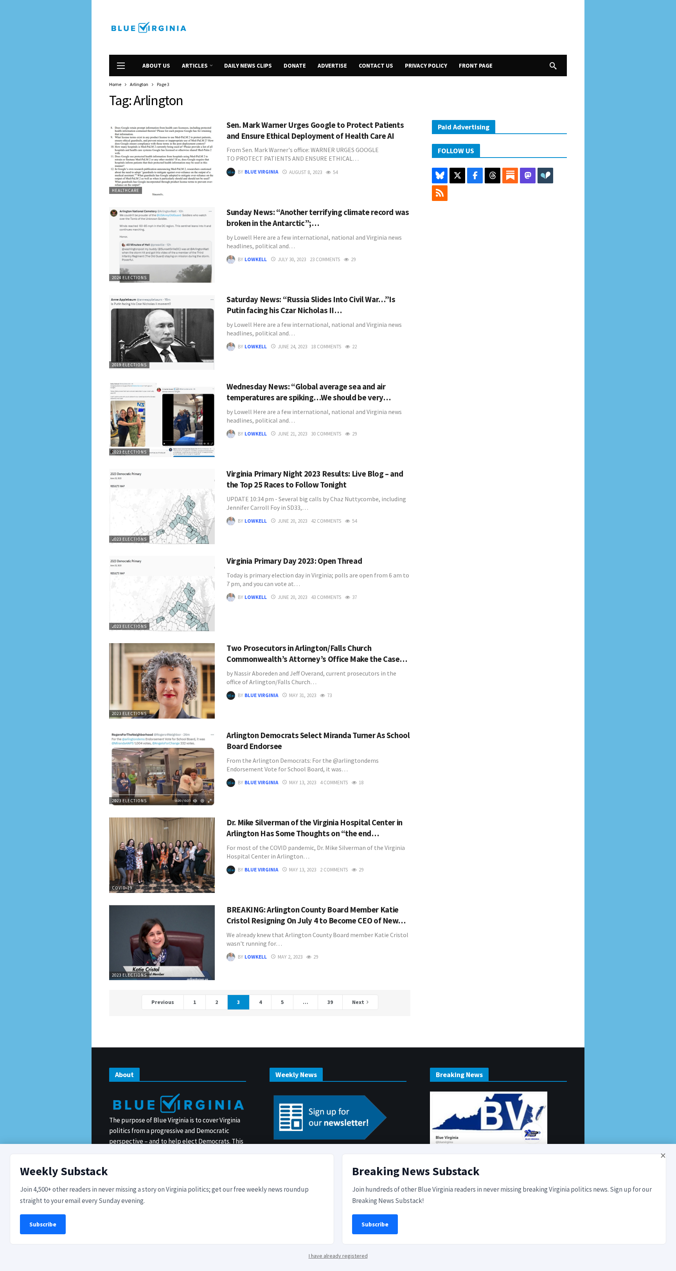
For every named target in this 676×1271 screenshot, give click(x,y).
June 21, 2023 (292, 433)
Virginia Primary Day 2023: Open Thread (294, 561)
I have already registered (338, 1255)
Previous (162, 1002)
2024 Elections (129, 277)
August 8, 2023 (305, 172)
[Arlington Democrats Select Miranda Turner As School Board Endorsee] (162, 768)
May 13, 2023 (302, 782)
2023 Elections (129, 452)
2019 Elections (129, 364)
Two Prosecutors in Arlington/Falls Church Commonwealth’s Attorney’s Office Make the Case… (317, 653)
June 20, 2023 (292, 521)
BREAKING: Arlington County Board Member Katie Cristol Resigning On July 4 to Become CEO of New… (316, 915)
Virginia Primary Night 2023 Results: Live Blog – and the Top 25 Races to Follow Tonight (315, 479)
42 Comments (326, 521)
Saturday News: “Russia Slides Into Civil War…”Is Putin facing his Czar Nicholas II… (311, 305)
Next (358, 1002)
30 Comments (326, 433)
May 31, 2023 (302, 695)
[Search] (553, 66)
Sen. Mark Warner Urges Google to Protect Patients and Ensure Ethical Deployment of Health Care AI (315, 130)
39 (330, 1002)
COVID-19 (122, 888)
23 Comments (325, 259)
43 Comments (326, 597)
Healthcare (125, 190)
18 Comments (326, 346)
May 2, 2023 (290, 957)
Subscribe (42, 1224)
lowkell (256, 259)
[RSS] (440, 193)
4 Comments (334, 782)
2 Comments (334, 869)
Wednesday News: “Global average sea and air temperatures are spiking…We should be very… (309, 392)
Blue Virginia (261, 172)
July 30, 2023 (292, 259)
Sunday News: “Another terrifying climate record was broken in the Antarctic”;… (318, 217)
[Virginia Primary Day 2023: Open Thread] (162, 593)
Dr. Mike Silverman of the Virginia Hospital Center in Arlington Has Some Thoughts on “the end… (315, 828)
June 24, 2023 (292, 346)
